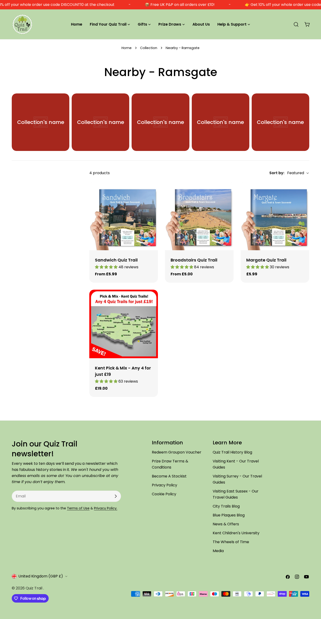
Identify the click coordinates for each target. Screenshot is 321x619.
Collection (148, 48)
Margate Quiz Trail (266, 260)
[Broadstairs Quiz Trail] (199, 216)
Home (126, 48)
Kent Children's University (236, 533)
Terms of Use (78, 508)
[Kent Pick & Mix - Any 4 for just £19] (123, 324)
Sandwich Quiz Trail (116, 260)
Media (218, 551)
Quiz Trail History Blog (232, 452)
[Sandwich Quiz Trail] (123, 216)
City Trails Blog (226, 506)
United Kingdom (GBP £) (40, 576)
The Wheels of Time (231, 542)
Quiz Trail (34, 588)
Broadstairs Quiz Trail (194, 260)
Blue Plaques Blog (229, 515)
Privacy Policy (164, 485)
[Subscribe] (116, 496)
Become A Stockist (169, 476)
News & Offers (226, 524)
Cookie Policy (164, 494)
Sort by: (276, 173)
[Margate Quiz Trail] (275, 216)
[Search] (296, 24)
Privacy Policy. (105, 508)
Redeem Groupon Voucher (176, 452)
